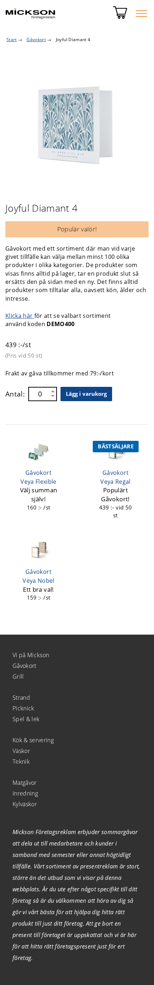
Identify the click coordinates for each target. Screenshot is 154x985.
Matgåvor (25, 783)
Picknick (23, 708)
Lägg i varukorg (86, 393)
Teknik (21, 761)
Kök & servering (33, 740)
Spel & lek (26, 719)
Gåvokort (25, 666)
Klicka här (19, 316)
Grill (18, 676)
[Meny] (141, 13)
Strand (21, 697)
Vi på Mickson (31, 655)
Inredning (25, 793)
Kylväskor (25, 804)
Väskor (21, 751)
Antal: (15, 394)
